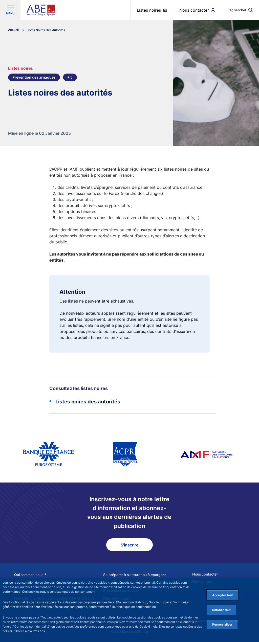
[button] (240, 10)
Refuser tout (221, 610)
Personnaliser (222, 624)
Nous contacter (205, 574)
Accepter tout (222, 595)
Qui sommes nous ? (30, 574)
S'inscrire (129, 544)
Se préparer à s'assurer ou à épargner (134, 574)
